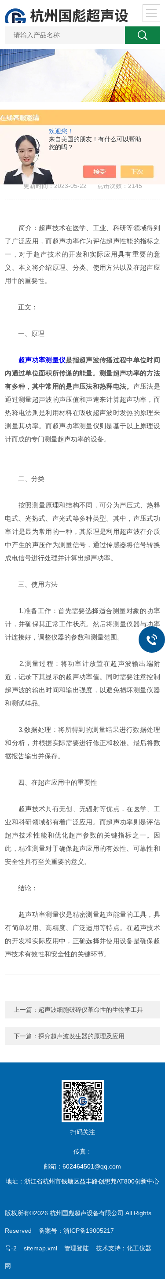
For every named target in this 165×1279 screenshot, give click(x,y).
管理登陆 (76, 1248)
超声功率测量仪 (42, 360)
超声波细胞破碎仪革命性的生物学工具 (90, 1009)
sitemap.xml (40, 1248)
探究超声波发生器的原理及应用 (81, 1036)
